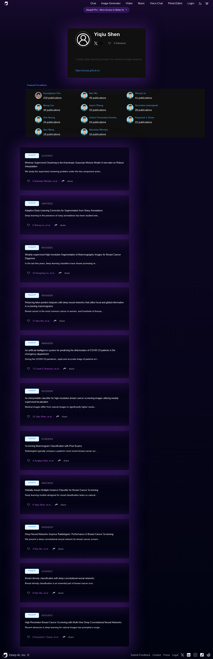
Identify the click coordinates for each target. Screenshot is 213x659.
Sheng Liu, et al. (42, 225)
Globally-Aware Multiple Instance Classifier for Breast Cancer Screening (61, 490)
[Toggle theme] (200, 3)
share (70, 181)
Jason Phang (96, 105)
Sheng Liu (140, 93)
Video (129, 3)
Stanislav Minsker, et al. (46, 181)
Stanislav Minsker (98, 129)
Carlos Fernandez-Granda (102, 117)
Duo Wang (48, 129)
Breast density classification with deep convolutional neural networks (59, 578)
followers (120, 43)
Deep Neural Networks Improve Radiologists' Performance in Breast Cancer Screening (69, 534)
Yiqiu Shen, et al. (44, 416)
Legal (175, 655)
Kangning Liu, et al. (45, 273)
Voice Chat (156, 3)
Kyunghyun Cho (52, 93)
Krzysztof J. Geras (144, 117)
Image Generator (111, 3)
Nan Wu (93, 93)
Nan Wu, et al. (43, 321)
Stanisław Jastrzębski (146, 105)
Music (141, 3)
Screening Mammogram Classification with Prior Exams (53, 446)
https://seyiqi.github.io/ (87, 70)
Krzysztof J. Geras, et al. (46, 637)
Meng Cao (48, 105)
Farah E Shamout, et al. (47, 368)
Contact (156, 655)
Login (191, 3)
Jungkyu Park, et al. (44, 460)
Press (166, 655)
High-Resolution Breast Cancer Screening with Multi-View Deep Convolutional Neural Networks (73, 622)
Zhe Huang (49, 117)
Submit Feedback (140, 655)
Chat (93, 3)
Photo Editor (175, 3)
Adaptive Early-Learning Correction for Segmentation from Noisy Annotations (64, 210)
